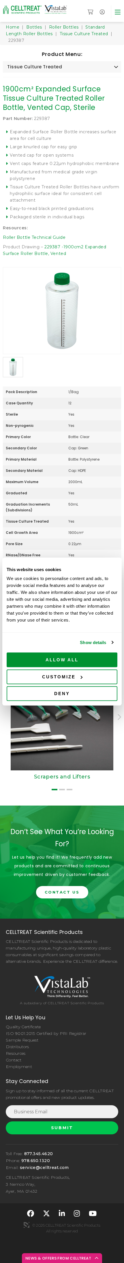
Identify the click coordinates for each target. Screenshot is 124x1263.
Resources (16, 1053)
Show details (93, 642)
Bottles (34, 27)
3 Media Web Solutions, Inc (26, 1225)
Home (12, 27)
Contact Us (62, 892)
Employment (19, 1066)
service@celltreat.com (44, 1167)
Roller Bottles (64, 27)
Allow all (62, 659)
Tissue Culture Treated (84, 33)
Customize (59, 676)
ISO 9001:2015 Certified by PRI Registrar (46, 1033)
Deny (62, 693)
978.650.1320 (35, 1160)
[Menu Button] (117, 11)
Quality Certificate (23, 1026)
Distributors (17, 1046)
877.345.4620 (38, 1153)
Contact (13, 1060)
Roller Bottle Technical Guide (34, 237)
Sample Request (22, 1040)
